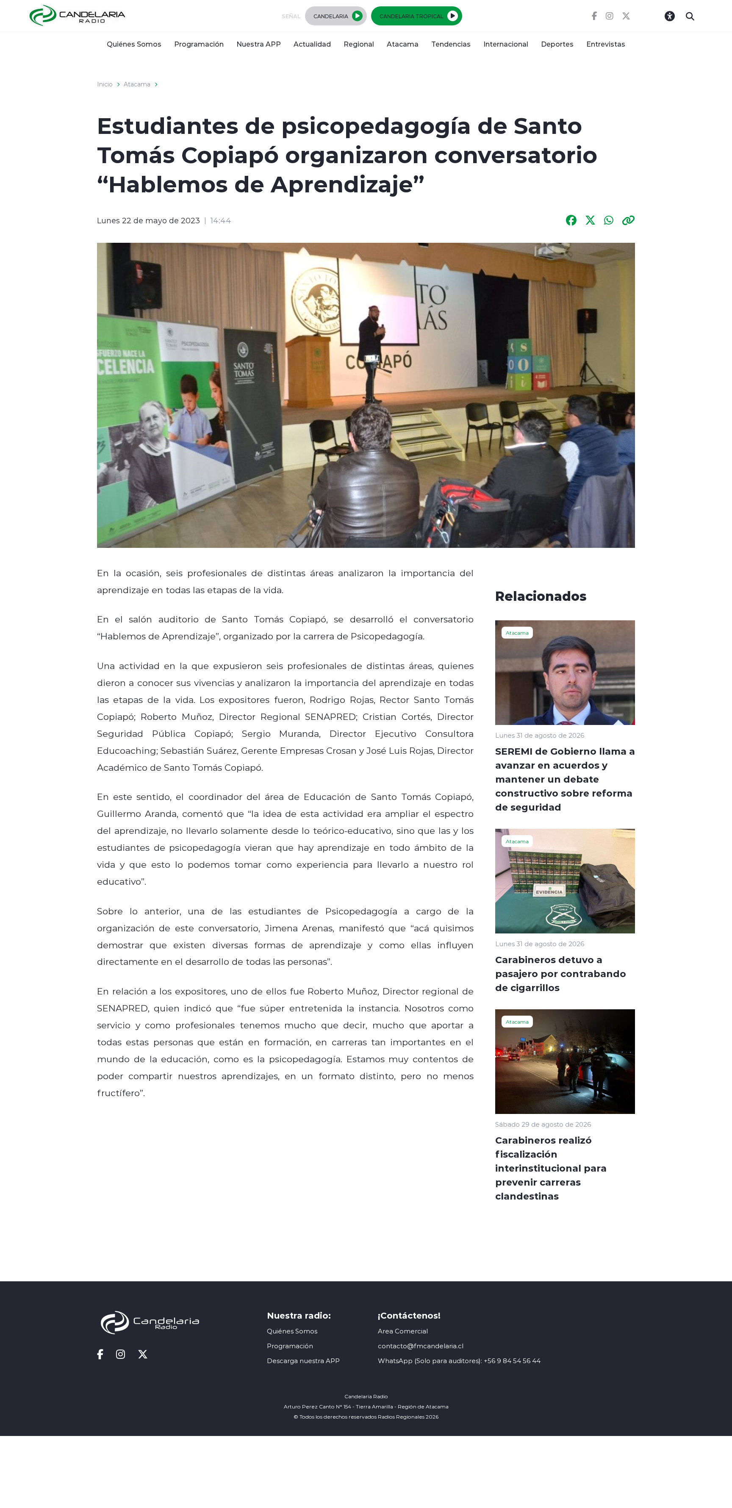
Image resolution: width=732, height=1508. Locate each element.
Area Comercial (403, 1331)
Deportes (557, 43)
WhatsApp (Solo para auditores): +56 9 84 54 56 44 (459, 1361)
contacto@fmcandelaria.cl (420, 1346)
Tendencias (451, 43)
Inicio (105, 84)
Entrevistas (605, 43)
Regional (359, 43)
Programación (199, 43)
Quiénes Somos (134, 43)
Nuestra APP (258, 43)
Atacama (403, 43)
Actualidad (312, 43)
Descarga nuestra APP (303, 1361)
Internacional (505, 43)
